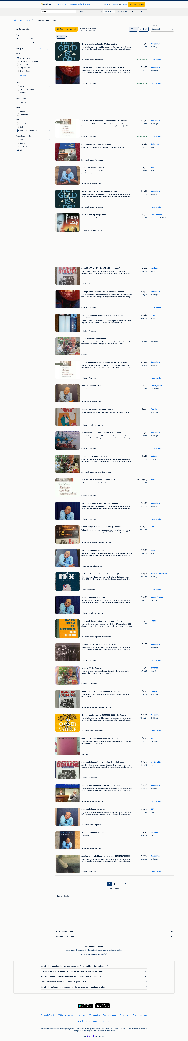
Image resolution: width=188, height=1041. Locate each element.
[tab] (133, 29)
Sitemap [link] (106, 1021)
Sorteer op (153, 25)
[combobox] (58, 11)
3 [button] (120, 884)
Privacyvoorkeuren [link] (140, 1015)
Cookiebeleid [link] (125, 1015)
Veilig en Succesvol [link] (65, 1015)
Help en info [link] (62, 4)
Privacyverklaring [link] (109, 1015)
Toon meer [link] (23, 75)
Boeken (59, 36)
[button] (114, 4)
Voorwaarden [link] (72, 4)
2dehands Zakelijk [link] (48, 1015)
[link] (49, 4)
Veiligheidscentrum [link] (84, 4)
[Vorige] (104, 884)
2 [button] (114, 884)
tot (32, 38)
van (17, 38)
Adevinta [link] (96, 1021)
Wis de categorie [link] (45, 49)
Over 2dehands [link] (84, 1021)
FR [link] (147, 4)
